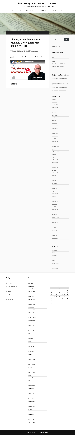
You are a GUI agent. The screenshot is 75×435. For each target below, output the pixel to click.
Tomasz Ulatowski (17, 50)
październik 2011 (55, 217)
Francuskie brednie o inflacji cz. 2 (58, 66)
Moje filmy (27, 10)
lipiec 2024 (54, 112)
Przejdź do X (56, 46)
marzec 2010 (54, 230)
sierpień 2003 (54, 240)
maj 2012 (54, 206)
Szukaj (66, 39)
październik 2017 (55, 159)
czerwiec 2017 (55, 167)
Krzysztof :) (54, 80)
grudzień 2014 (55, 185)
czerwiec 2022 (55, 136)
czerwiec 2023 (55, 125)
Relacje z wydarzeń (55, 263)
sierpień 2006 (54, 235)
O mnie (21, 10)
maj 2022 (54, 138)
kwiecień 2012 (55, 209)
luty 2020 (54, 154)
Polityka (21, 51)
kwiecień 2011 (55, 222)
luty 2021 (54, 149)
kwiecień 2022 (55, 141)
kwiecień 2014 (55, 193)
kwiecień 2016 (55, 175)
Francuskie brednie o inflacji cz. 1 (58, 63)
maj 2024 (54, 117)
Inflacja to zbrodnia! (63, 78)
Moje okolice (54, 255)
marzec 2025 (54, 102)
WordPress (34, 432)
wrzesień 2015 (55, 177)
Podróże (54, 10)
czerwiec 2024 (55, 115)
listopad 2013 (55, 198)
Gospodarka (16, 51)
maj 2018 (54, 157)
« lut (51, 303)
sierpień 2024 (54, 109)
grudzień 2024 (55, 104)
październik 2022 (55, 133)
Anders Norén (45, 432)
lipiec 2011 (54, 219)
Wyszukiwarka (55, 90)
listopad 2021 (55, 143)
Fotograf (54, 83)
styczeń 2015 (54, 183)
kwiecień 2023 (55, 128)
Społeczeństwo (27, 51)
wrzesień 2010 (55, 225)
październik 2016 (55, 172)
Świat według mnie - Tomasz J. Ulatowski (37, 3)
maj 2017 (54, 170)
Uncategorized (34, 51)
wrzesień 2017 (55, 162)
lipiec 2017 (54, 164)
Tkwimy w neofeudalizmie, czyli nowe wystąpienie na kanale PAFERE (25, 42)
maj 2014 (54, 191)
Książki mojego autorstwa (46, 10)
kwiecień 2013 (55, 201)
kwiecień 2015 (55, 180)
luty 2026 (54, 99)
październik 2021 (55, 146)
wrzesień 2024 (55, 107)
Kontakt (61, 10)
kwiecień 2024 (55, 120)
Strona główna (15, 10)
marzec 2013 (54, 204)
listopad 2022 (55, 130)
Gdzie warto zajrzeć (35, 10)
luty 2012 (54, 211)
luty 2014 (54, 196)
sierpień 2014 (54, 188)
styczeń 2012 (54, 214)
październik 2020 (55, 151)
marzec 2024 (54, 123)
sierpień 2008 (54, 232)
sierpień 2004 (54, 238)
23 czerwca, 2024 (28, 50)
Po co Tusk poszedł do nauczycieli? (58, 68)
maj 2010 (54, 227)
